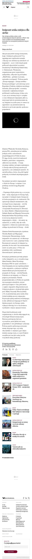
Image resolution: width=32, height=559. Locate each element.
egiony (13, 7)
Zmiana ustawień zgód (22, 506)
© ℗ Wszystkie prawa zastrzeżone (11, 345)
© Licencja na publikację (8, 343)
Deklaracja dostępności (22, 511)
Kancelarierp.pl (20, 523)
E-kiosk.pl (18, 516)
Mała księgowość (20, 521)
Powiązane (5, 354)
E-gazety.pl (19, 518)
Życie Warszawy (20, 526)
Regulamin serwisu (21, 508)
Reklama (4, 516)
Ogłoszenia (5, 518)
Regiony (4, 25)
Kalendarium (19, 533)
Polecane (11, 354)
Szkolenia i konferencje (8, 531)
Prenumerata (5, 519)
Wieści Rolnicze (20, 524)
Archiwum (5, 521)
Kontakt (4, 506)
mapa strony (5, 533)
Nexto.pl (18, 519)
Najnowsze (18, 354)
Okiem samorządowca (17, 395)
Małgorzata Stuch (7, 49)
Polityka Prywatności (21, 504)
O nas (3, 504)
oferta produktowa (7, 536)
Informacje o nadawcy (21, 509)
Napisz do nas (6, 508)
